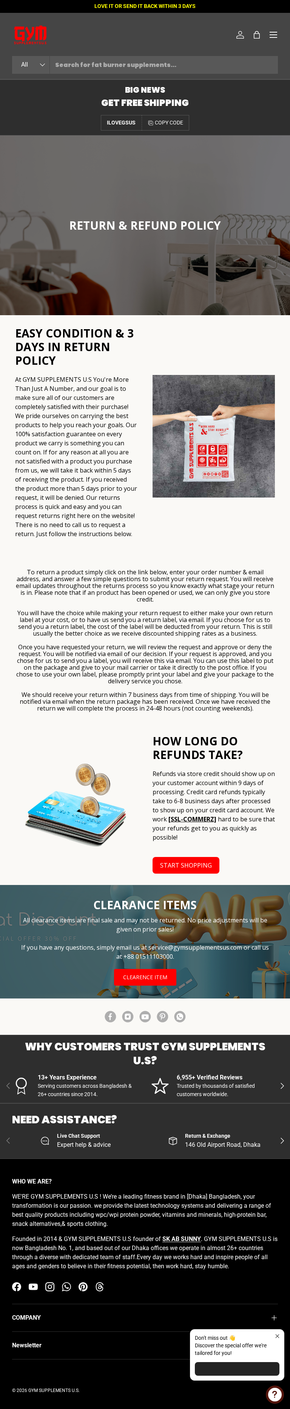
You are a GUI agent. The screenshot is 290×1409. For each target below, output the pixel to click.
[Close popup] (277, 1336)
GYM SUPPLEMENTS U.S (53, 1390)
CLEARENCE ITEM (145, 977)
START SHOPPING (186, 865)
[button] (256, 34)
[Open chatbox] (275, 1395)
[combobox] (145, 65)
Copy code (169, 123)
